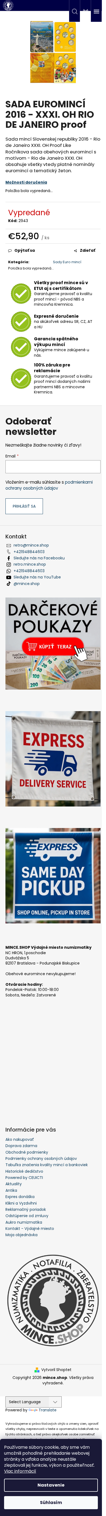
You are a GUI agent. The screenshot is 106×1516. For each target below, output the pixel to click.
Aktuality (13, 1184)
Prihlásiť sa (24, 506)
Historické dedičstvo (24, 1171)
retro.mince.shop (30, 564)
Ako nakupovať (19, 1139)
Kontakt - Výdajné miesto (29, 1228)
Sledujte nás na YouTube (37, 577)
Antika (11, 1190)
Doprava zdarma (21, 1145)
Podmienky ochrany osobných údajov (41, 1158)
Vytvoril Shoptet (56, 1369)
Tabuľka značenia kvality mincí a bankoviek (46, 1165)
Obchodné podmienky (26, 1152)
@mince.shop (27, 583)
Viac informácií (20, 1471)
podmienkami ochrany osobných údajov (49, 485)
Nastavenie (51, 1485)
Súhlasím (51, 1502)
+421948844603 (29, 551)
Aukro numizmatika (23, 1222)
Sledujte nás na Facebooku (39, 558)
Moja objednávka (21, 1235)
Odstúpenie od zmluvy (26, 1215)
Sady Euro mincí (67, 262)
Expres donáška (20, 1196)
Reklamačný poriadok (25, 1209)
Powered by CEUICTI (24, 1177)
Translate (48, 1410)
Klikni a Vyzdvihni (21, 1203)
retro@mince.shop (31, 545)
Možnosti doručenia (26, 182)
